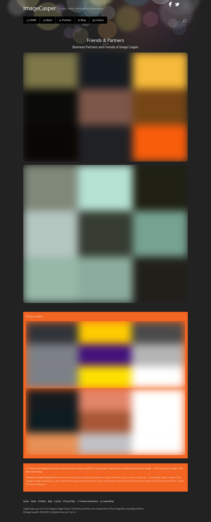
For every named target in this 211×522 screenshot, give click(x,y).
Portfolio (66, 20)
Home (26, 501)
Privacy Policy (69, 501)
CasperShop (108, 501)
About (48, 20)
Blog (83, 20)
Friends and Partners (88, 501)
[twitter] (177, 4)
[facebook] (170, 4)
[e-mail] (183, 4)
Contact (99, 20)
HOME (32, 20)
